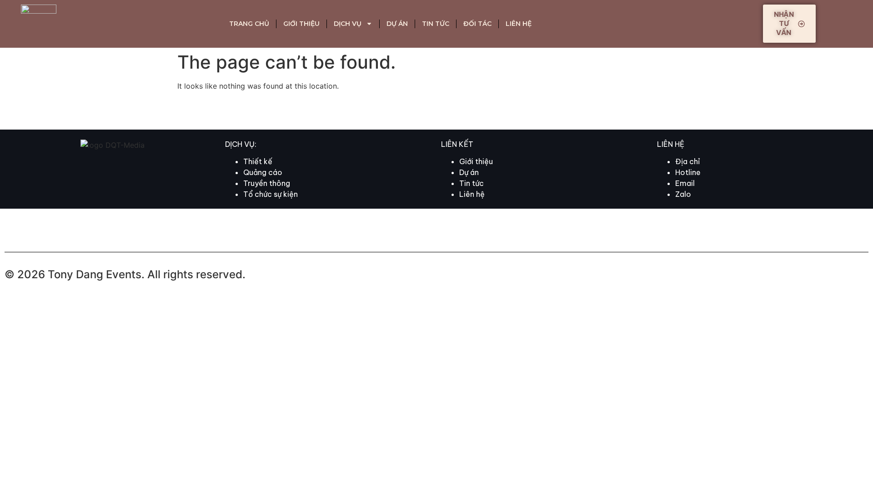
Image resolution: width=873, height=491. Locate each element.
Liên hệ (519, 24)
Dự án (397, 24)
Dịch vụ (347, 24)
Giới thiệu (301, 24)
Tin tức (435, 24)
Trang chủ (249, 24)
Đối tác (477, 24)
